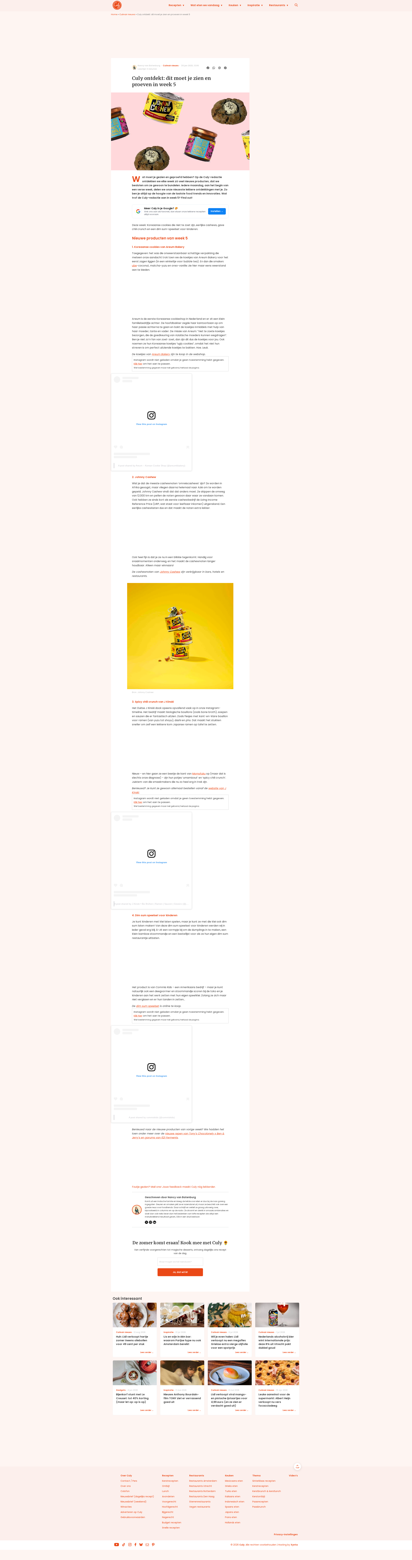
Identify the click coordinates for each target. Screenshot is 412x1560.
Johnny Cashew (170, 572)
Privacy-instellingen (286, 1534)
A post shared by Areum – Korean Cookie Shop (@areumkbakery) (151, 465)
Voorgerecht (169, 1501)
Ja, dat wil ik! (180, 1272)
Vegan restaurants (199, 1506)
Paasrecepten (260, 1501)
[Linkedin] (154, 1222)
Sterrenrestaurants (200, 1501)
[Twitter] (146, 1222)
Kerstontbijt (258, 1496)
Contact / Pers (129, 1480)
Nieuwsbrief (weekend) (133, 1501)
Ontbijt (166, 1486)
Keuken (233, 5)
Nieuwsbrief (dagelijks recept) (137, 1496)
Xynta (294, 1544)
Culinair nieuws (127, 14)
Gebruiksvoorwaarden (133, 1517)
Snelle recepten (171, 1527)
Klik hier (138, 363)
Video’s (293, 1475)
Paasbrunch (259, 1506)
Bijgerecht (167, 1512)
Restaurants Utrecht (200, 1486)
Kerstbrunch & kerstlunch (266, 1491)
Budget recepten (171, 1522)
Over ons (126, 1486)
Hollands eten (232, 1522)
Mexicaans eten (234, 1480)
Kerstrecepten (170, 1480)
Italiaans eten (232, 1496)
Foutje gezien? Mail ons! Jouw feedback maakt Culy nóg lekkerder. (174, 1187)
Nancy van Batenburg (149, 65)
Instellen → (217, 211)
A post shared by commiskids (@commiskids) (152, 1117)
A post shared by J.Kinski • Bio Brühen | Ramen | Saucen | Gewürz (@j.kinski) (153, 904)
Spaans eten (232, 1506)
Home (114, 14)
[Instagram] (150, 1222)
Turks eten (231, 1491)
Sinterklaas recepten (264, 1480)
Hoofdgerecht (170, 1506)
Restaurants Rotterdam (202, 1491)
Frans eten (231, 1517)
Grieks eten (231, 1486)
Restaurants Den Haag (201, 1496)
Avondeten (168, 1496)
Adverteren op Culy (131, 1512)
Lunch (165, 1491)
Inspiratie (254, 5)
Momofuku (199, 773)
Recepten (175, 5)
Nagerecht (168, 1517)
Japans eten (232, 1512)
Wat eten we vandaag (205, 5)
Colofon (125, 1491)
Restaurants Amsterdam (203, 1480)
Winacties (126, 1506)
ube (134, 265)
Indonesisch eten (234, 1501)
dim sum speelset (147, 1006)
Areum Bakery (161, 354)
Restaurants (277, 5)
